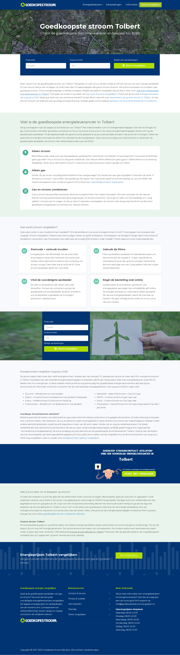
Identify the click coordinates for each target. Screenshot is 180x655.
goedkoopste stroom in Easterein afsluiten (64, 514)
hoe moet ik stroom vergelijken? (101, 94)
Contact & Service (77, 593)
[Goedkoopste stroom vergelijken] (38, 4)
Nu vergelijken (129, 555)
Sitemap (72, 609)
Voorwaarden (75, 604)
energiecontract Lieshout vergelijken (81, 438)
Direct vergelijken (77, 614)
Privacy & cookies (76, 599)
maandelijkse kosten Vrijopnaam (106, 182)
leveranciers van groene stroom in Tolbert (130, 97)
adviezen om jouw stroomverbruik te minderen (133, 101)
